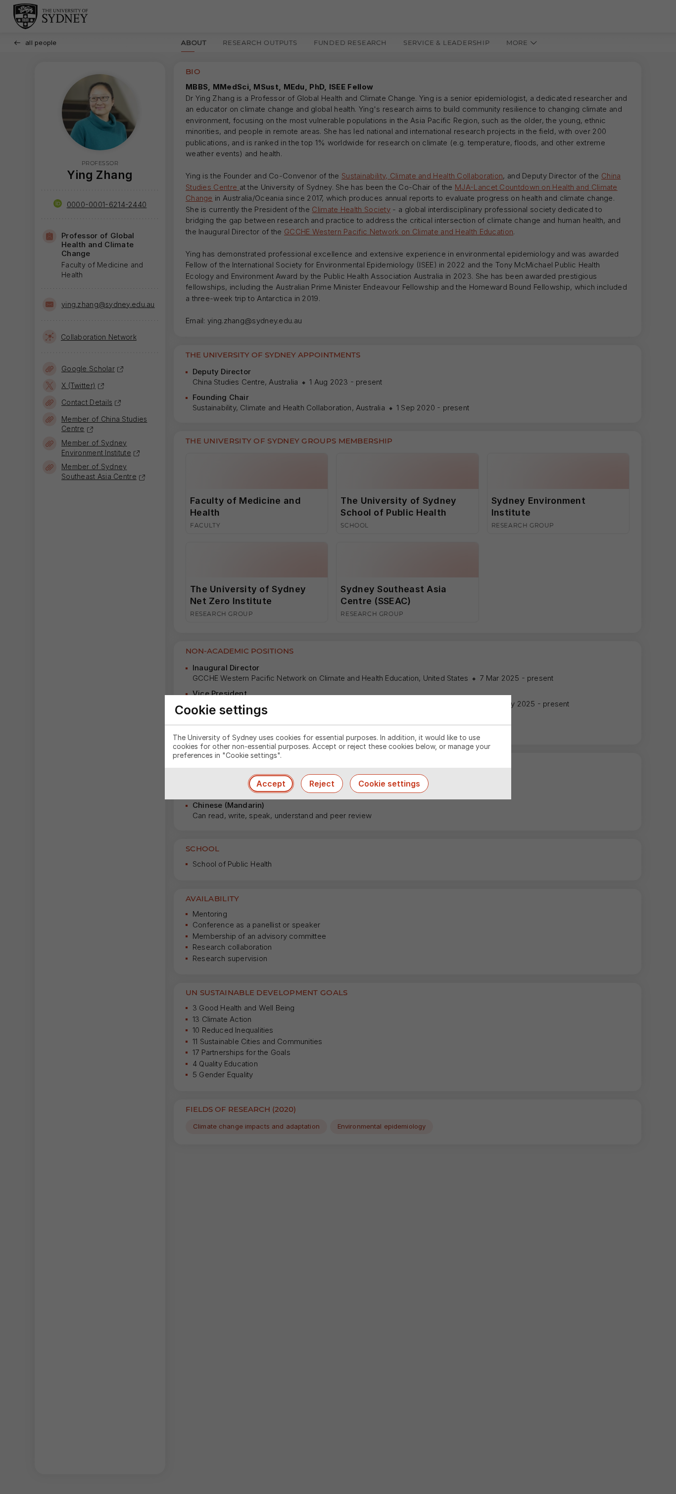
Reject (322, 784)
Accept (271, 784)
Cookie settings (389, 784)
